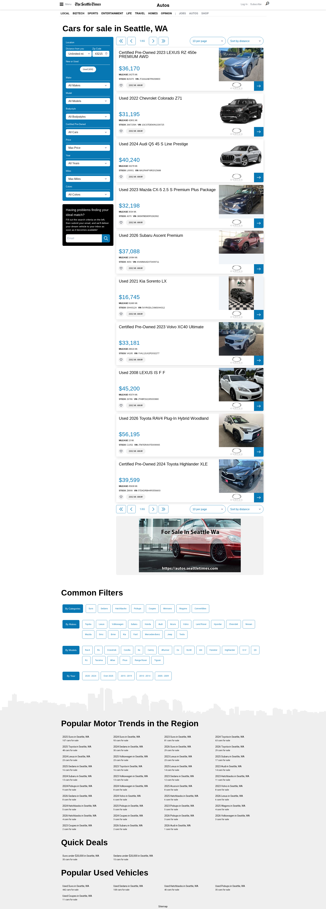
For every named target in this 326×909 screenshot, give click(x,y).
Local (65, 13)
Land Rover (201, 624)
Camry (151, 650)
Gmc (101, 634)
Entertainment (112, 13)
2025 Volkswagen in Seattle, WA (130, 758)
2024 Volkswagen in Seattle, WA (130, 788)
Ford (135, 634)
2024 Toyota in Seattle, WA (229, 738)
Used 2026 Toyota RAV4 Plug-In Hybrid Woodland (164, 418)
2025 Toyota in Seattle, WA (76, 748)
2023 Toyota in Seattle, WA (127, 768)
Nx (139, 650)
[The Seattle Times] (88, 4)
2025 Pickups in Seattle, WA (128, 807)
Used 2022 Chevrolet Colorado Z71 (150, 98)
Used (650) (88, 69)
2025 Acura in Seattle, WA (178, 788)
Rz (86, 660)
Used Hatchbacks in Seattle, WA (181, 888)
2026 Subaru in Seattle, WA (128, 827)
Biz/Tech (78, 13)
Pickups (137, 608)
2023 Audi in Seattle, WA (228, 768)
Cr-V (244, 650)
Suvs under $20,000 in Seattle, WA (80, 857)
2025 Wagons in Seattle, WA (230, 807)
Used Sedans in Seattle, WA (128, 888)
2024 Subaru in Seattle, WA (77, 778)
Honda (148, 624)
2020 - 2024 (90, 676)
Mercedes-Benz (152, 634)
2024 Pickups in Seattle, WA (77, 788)
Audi (160, 624)
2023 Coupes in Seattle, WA (77, 827)
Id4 (200, 650)
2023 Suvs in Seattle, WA (177, 738)
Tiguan (157, 660)
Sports (93, 13)
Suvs (91, 608)
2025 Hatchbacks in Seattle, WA (181, 798)
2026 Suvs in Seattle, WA (177, 748)
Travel (140, 13)
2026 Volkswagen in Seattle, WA (232, 817)
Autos (163, 5)
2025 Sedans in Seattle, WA (77, 768)
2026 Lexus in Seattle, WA (229, 798)
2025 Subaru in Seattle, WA (229, 758)
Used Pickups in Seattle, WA (230, 888)
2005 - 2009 (163, 676)
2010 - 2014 (144, 676)
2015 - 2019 (126, 676)
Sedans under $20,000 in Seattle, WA (133, 857)
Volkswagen (117, 624)
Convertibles (200, 608)
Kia (124, 634)
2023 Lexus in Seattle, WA (178, 758)
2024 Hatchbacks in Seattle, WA (79, 807)
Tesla (182, 634)
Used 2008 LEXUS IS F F (142, 373)
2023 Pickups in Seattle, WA (179, 807)
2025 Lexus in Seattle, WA (178, 768)
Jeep (169, 634)
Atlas (112, 660)
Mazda (88, 634)
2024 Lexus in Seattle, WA (76, 758)
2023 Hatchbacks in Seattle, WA (232, 778)
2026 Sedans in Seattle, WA (77, 798)
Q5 (255, 650)
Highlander (230, 650)
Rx (98, 650)
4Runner (165, 650)
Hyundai (218, 624)
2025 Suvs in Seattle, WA (75, 738)
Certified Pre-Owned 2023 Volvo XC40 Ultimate (161, 327)
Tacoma (99, 660)
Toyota (88, 624)
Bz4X (189, 650)
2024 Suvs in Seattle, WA (126, 738)
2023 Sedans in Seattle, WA (179, 778)
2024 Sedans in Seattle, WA (128, 748)
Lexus (101, 624)
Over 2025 (108, 676)
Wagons (183, 608)
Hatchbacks (120, 608)
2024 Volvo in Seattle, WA (127, 798)
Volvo (185, 624)
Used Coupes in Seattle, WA (77, 898)
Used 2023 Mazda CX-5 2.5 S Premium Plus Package (167, 190)
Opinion (166, 13)
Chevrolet (233, 624)
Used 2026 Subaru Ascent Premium (151, 235)
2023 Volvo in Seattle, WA (229, 788)
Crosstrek (111, 650)
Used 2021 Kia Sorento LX (143, 281)
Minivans (167, 608)
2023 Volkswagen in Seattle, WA (130, 778)
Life (129, 13)
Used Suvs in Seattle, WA (75, 888)
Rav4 (87, 650)
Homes (153, 13)
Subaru (134, 624)
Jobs (182, 13)
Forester (213, 650)
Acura (173, 624)
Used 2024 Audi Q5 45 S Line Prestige (153, 144)
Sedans (104, 608)
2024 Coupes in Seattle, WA (128, 817)
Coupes (152, 608)
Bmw (113, 634)
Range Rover (141, 660)
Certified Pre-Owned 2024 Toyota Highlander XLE (163, 464)
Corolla (127, 650)
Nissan (249, 624)
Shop (205, 13)
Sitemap (163, 906)
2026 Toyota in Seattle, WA (229, 748)
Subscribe (255, 4)
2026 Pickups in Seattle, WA (179, 817)
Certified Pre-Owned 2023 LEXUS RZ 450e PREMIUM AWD (157, 54)
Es (178, 650)
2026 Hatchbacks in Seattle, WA (79, 817)
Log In (244, 4)
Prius (125, 660)
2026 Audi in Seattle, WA (177, 827)
